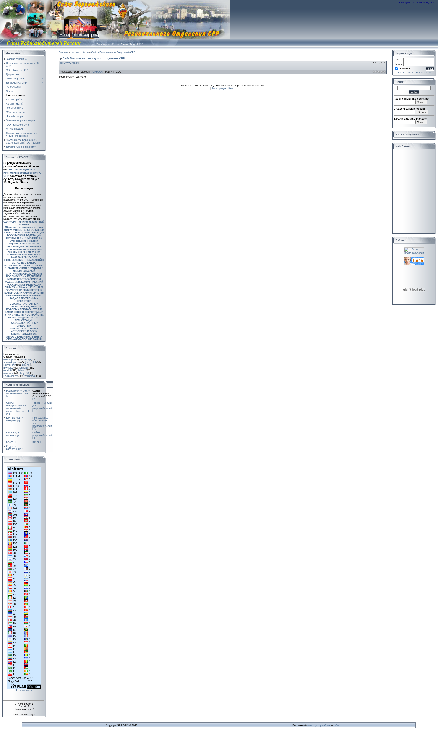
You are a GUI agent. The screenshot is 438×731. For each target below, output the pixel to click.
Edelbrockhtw (10, 376)
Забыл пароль (406, 72)
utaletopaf (8, 373)
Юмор (35, 441)
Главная (64, 35)
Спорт (9, 441)
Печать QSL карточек (13, 434)
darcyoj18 (8, 359)
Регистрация (81, 35)
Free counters (24, 690)
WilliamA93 (30, 376)
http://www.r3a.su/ (69, 62)
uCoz (337, 725)
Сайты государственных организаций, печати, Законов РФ (17, 406)
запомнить (404, 68)
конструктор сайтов (318, 725)
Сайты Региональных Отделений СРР (41, 393)
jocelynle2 (30, 362)
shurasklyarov (11, 362)
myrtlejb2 (8, 367)
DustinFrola (9, 365)
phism (25, 365)
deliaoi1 (22, 370)
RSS (140, 44)
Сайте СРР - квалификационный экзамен (23, 223)
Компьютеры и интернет (14, 419)
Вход (95, 35)
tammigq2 (25, 359)
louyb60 (24, 373)
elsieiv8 (7, 370)
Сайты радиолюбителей (42, 434)
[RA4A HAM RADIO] (414, 258)
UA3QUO (97, 71)
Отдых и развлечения (13, 447)
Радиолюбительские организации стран (18, 392)
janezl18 (24, 367)
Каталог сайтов (80, 52)
